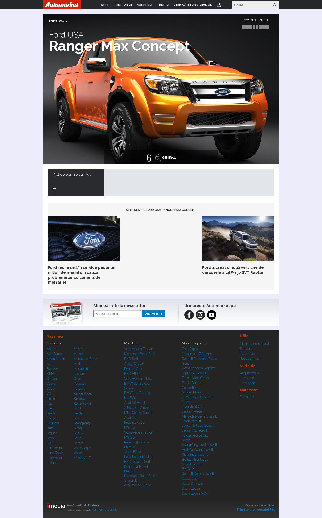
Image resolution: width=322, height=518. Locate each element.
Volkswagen (82, 448)
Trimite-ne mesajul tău (255, 509)
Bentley (52, 369)
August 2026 (249, 373)
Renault (79, 398)
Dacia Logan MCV (195, 493)
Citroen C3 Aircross (138, 407)
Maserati (80, 349)
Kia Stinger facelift (195, 454)
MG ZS (129, 437)
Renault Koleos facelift (198, 474)
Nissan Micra (191, 392)
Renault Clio (133, 369)
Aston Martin (56, 359)
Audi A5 (130, 417)
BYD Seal (131, 359)
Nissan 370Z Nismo (197, 354)
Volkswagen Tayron (138, 432)
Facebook (189, 315)
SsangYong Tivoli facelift (199, 445)
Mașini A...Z (82, 458)
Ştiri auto (246, 349)
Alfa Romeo (55, 354)
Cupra (51, 383)
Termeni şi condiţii (105, 509)
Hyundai (53, 423)
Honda (51, 418)
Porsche (79, 388)
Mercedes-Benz (85, 359)
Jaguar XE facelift (194, 430)
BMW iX (188, 469)
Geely (51, 413)
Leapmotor (54, 458)
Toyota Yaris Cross (195, 378)
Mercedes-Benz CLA (139, 354)
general (161, 157)
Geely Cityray (134, 364)
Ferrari (51, 398)
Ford (50, 408)
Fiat (49, 403)
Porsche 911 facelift (138, 457)
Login (218, 4)
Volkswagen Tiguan (138, 349)
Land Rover (55, 453)
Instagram (200, 315)
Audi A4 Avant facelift (197, 449)
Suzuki (79, 433)
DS (49, 393)
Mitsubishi (81, 369)
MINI (77, 364)
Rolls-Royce (82, 403)
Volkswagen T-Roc (138, 378)
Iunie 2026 (247, 383)
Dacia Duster (191, 478)
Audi (50, 364)
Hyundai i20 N (192, 406)
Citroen (52, 378)
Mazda (79, 354)
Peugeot (79, 383)
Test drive (247, 353)
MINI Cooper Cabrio (138, 412)
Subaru (79, 428)
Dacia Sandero (192, 483)
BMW (51, 374)
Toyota (78, 443)
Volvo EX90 (132, 452)
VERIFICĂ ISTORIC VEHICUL (193, 4)
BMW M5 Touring (137, 393)
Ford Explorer (192, 349)
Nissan (79, 374)
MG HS (129, 427)
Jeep (50, 438)
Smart (78, 418)
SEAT (78, 408)
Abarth (51, 349)
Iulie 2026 (247, 378)
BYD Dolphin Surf (137, 462)
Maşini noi (55, 336)
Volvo (78, 453)
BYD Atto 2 (132, 374)
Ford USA (56, 21)
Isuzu (51, 428)
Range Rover (83, 393)
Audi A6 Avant (134, 403)
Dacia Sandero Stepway (199, 368)
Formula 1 (247, 397)
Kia (49, 443)
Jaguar (52, 433)
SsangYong (82, 423)
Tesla (77, 438)
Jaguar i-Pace (192, 411)
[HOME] (62, 4)
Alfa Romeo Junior (137, 485)
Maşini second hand (254, 344)
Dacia (51, 388)
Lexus (51, 463)
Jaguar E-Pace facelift (197, 425)
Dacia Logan (191, 488)
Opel (77, 378)
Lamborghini (56, 448)
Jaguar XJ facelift (194, 373)
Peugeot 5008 (134, 422)
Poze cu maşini (251, 358)
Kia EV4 (130, 398)
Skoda (78, 413)
